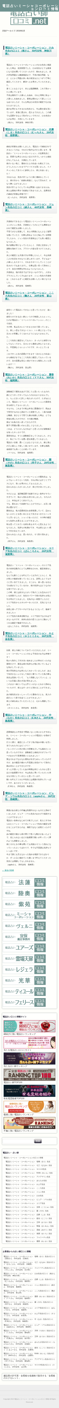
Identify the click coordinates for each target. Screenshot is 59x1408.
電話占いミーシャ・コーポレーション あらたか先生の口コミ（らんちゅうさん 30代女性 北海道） (29, 1343)
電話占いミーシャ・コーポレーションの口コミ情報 (23, 1158)
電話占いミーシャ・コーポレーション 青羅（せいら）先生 (29, 1234)
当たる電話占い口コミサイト (18, 1050)
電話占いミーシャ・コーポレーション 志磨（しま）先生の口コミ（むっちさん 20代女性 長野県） (29, 132)
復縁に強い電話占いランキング (19, 1114)
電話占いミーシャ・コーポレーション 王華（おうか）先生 (29, 1222)
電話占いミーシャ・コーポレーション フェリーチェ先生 (28, 1237)
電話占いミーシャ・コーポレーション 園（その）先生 (27, 1211)
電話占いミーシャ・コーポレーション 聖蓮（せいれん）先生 (30, 1226)
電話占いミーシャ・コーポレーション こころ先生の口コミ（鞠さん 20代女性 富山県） (29, 295)
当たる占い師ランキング (15, 1066)
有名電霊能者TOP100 (14, 1098)
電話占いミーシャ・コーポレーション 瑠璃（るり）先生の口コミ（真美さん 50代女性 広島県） (29, 1257)
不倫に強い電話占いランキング (19, 1131)
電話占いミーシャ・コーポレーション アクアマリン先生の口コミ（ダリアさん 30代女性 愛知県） (29, 1360)
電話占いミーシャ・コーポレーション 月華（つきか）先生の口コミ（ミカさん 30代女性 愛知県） (29, 1332)
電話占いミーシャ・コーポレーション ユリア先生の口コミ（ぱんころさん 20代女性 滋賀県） (29, 551)
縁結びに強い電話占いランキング (20, 1034)
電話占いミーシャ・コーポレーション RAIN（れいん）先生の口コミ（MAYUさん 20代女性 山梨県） (29, 1354)
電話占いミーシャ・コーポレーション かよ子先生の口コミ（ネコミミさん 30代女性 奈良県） (29, 636)
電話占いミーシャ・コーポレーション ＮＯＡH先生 (26, 1169)
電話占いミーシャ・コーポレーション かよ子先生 (25, 1184)
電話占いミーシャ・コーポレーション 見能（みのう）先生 (29, 1230)
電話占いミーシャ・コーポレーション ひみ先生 (24, 1196)
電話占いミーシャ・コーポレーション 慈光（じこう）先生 (29, 1218)
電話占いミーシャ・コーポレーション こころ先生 (25, 1188)
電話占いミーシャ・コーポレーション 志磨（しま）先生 (28, 1215)
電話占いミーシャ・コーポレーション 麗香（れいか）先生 (29, 1241)
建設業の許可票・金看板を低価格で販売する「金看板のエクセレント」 (29, 1377)
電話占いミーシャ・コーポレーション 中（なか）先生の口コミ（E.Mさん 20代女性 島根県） (30, 717)
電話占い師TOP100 (13, 1082)
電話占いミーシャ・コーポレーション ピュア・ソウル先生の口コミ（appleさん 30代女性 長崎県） (30, 796)
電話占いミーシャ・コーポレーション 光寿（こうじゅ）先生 (30, 1207)
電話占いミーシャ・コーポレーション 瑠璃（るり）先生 (28, 1162)
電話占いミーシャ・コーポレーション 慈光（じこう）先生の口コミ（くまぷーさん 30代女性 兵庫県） (29, 1349)
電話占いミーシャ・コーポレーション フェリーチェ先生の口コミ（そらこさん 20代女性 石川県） (29, 1269)
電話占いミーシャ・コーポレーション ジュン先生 (25, 1192)
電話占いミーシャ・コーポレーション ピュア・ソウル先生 (29, 1200)
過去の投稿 (8, 870)
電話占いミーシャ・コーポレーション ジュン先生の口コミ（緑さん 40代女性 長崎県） (29, 207)
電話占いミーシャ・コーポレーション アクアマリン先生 (28, 1177)
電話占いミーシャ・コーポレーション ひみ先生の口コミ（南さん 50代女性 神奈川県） (29, 50)
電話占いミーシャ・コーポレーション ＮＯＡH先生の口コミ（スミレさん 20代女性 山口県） (29, 1366)
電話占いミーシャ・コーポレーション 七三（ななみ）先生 (29, 1165)
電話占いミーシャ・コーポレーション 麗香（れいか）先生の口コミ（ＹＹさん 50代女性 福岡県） (29, 377)
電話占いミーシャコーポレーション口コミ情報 (30, 7)
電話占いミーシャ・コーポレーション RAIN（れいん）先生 (29, 1173)
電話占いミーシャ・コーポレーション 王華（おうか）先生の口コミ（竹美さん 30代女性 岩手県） (29, 1337)
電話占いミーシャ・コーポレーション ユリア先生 (25, 1203)
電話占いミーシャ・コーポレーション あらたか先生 (26, 1181)
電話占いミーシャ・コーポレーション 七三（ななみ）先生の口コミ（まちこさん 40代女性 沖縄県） (29, 1263)
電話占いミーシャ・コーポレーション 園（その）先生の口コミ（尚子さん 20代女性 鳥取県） (30, 462)
